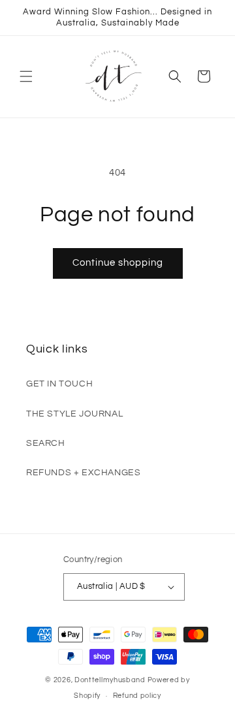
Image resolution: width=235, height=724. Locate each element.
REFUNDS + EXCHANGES (83, 472)
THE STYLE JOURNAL (74, 413)
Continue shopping (117, 263)
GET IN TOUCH (59, 383)
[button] (26, 76)
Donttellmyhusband (110, 680)
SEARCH (45, 443)
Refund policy (137, 695)
